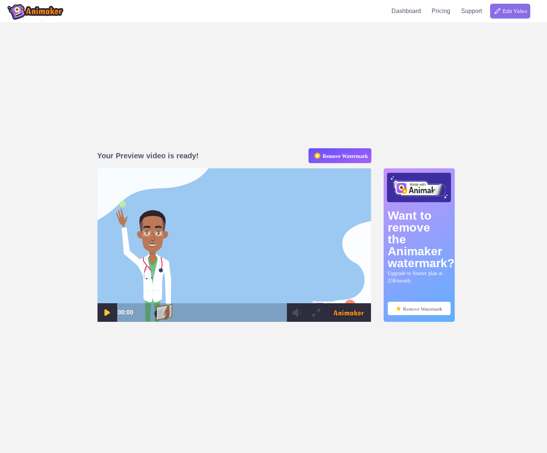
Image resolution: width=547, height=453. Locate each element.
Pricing (441, 11)
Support (471, 11)
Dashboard (406, 11)
